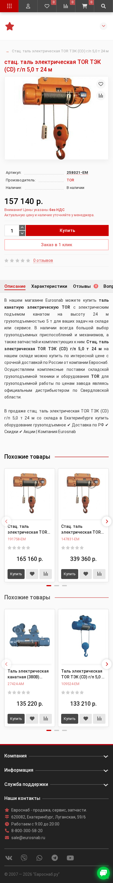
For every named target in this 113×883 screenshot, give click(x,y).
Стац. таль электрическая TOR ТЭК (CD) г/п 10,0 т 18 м (81, 529)
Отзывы (85, 286)
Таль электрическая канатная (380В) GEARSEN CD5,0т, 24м (28, 674)
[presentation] (6, 521)
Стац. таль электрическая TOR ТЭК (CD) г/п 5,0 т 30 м (29, 529)
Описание (14, 286)
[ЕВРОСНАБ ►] (9, 25)
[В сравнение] (100, 95)
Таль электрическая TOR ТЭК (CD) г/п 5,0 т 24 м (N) (82, 674)
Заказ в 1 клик (56, 244)
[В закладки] (100, 84)
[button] (48, 585)
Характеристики (49, 286)
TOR (70, 180)
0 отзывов (43, 260)
